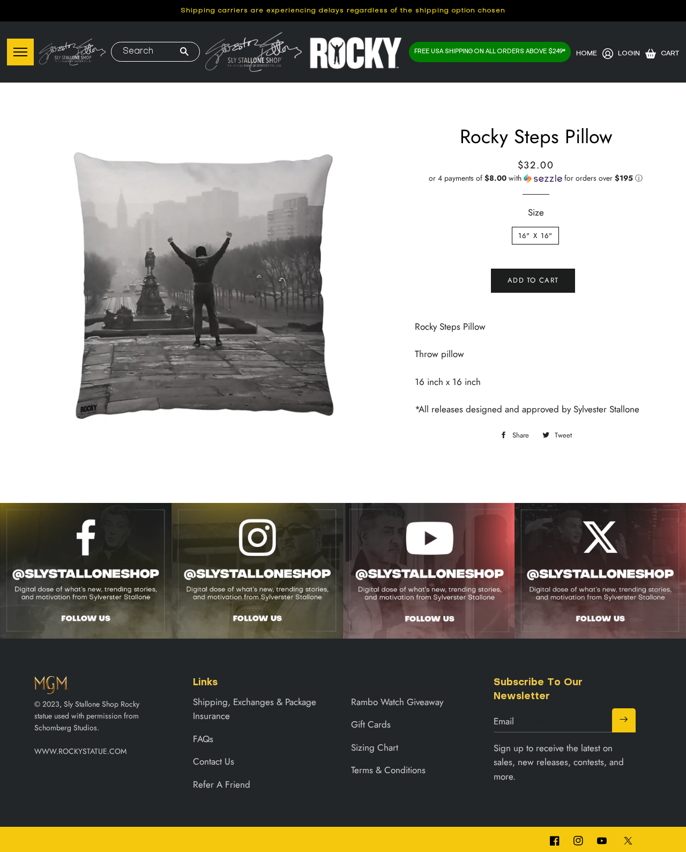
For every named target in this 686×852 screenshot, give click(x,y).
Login (629, 53)
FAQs (203, 738)
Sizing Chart (374, 747)
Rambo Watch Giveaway (397, 701)
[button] (536, 178)
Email (504, 721)
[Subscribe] (624, 720)
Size (536, 212)
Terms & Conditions (388, 770)
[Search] (184, 52)
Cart (670, 53)
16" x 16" (535, 236)
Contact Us (213, 761)
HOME (586, 53)
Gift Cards (371, 724)
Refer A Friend (221, 784)
